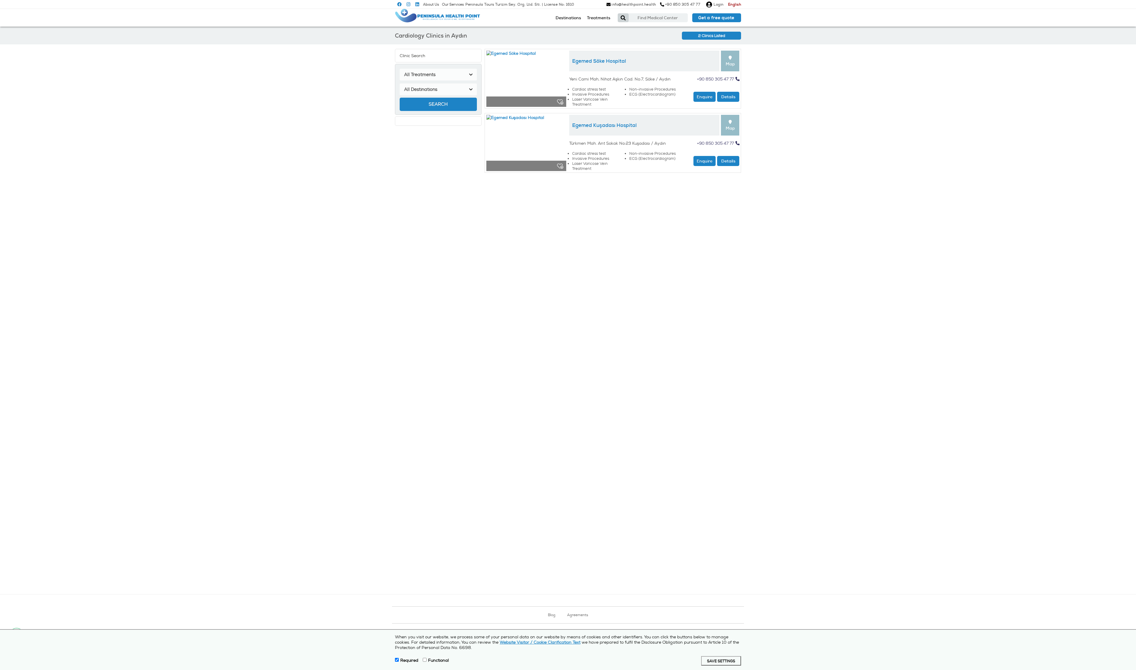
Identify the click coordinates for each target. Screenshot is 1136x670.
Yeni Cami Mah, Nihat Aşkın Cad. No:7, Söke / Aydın (620, 79)
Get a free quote (716, 18)
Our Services (453, 4)
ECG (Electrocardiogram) (652, 94)
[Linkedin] (417, 4)
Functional (438, 660)
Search (438, 104)
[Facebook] (399, 4)
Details (728, 96)
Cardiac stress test (589, 89)
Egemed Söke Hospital (599, 61)
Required (409, 660)
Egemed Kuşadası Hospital (604, 125)
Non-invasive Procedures (652, 89)
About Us (431, 4)
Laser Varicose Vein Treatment (590, 102)
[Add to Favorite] (560, 101)
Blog (551, 615)
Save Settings (721, 661)
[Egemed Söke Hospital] (526, 80)
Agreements (577, 615)
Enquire (704, 96)
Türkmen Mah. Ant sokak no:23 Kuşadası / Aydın (617, 143)
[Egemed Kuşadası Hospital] (526, 144)
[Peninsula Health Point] (437, 18)
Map (730, 64)
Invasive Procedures (590, 94)
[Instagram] (408, 4)
